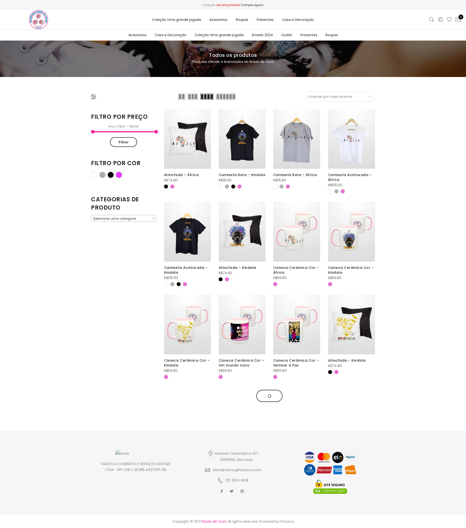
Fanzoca (287, 521)
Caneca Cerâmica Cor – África (296, 270)
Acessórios (218, 19)
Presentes (265, 19)
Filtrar (123, 142)
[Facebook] (222, 491)
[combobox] (123, 218)
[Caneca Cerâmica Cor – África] (296, 232)
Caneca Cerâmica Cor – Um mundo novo (242, 363)
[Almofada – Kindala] (242, 232)
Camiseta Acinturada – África (350, 177)
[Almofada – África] (187, 139)
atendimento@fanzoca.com (237, 470)
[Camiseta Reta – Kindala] (242, 139)
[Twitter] (232, 491)
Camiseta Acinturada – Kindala (186, 270)
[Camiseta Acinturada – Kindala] (187, 232)
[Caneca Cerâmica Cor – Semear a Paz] (296, 325)
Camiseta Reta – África (295, 174)
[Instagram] (243, 491)
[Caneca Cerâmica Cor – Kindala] (351, 232)
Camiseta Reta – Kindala (242, 174)
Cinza (105, 175)
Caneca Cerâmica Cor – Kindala (351, 270)
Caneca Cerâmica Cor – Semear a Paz (296, 363)
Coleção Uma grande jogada (176, 19)
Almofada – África (181, 174)
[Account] (440, 20)
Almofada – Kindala (237, 267)
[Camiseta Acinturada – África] (351, 139)
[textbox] (123, 218)
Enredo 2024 (262, 35)
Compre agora (252, 5)
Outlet (286, 35)
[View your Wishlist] (449, 20)
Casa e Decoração (298, 19)
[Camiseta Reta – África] (296, 139)
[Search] (431, 20)
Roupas (242, 19)
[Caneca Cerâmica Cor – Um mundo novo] (242, 325)
